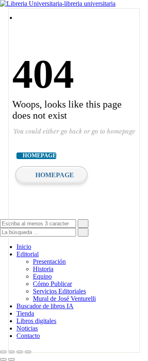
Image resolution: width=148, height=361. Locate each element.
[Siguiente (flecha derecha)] (11, 359)
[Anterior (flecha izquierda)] (3, 359)
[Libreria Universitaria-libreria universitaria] (58, 3)
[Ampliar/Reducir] (3, 352)
